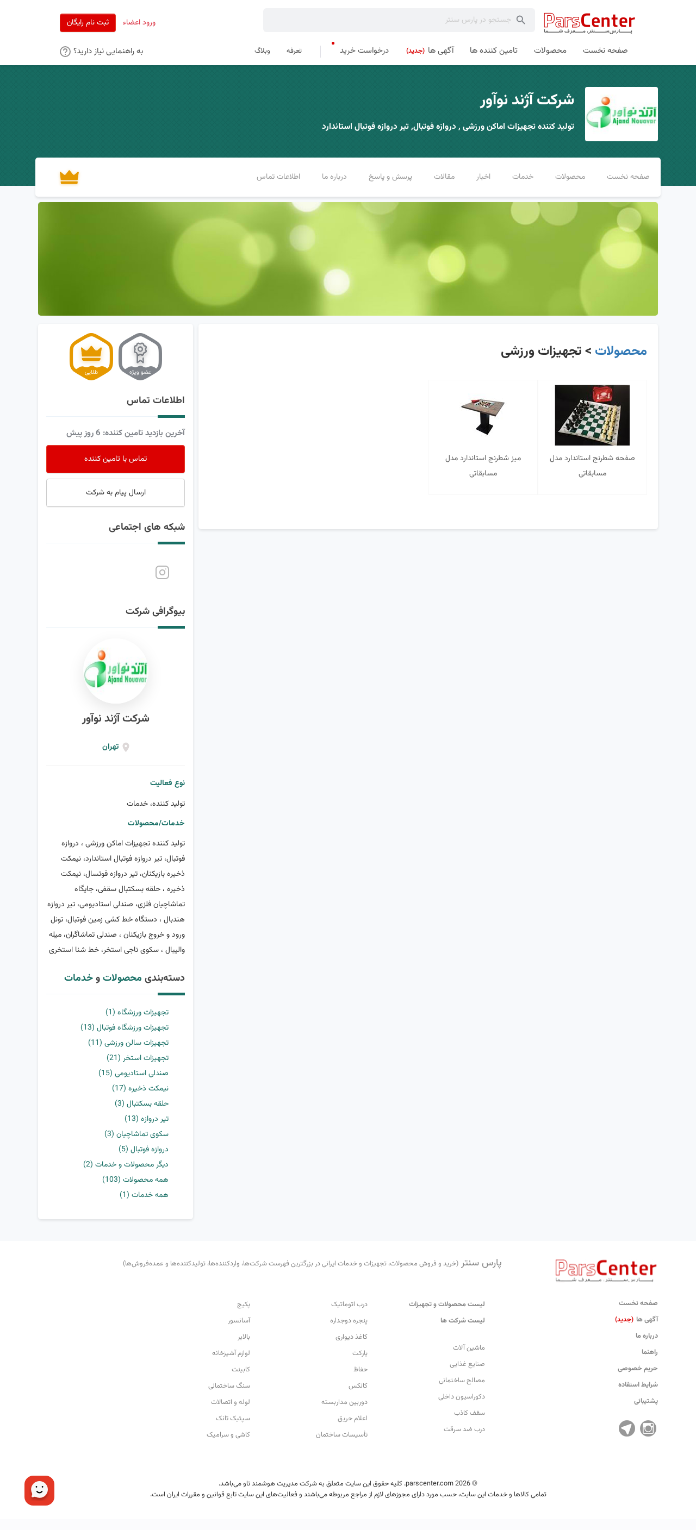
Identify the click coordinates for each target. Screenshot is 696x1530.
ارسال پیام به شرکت (116, 493)
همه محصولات (135, 1180)
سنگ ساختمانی (229, 1386)
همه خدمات (144, 1195)
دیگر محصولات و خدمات (126, 1165)
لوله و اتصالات (230, 1402)
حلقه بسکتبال (142, 1104)
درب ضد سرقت (464, 1429)
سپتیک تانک (233, 1418)
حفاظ (360, 1369)
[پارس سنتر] (589, 23)
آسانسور (239, 1320)
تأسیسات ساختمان (342, 1434)
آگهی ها (636, 1319)
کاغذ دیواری (351, 1337)
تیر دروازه (147, 1119)
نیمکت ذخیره (140, 1089)
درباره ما (647, 1336)
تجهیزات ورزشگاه (137, 1013)
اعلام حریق (353, 1418)
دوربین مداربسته (344, 1402)
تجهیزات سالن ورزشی (128, 1043)
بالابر (244, 1337)
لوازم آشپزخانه (231, 1353)
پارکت (360, 1353)
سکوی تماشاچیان (136, 1134)
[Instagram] (648, 1428)
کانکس (358, 1386)
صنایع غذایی (467, 1364)
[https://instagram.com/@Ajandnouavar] (162, 573)
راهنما (650, 1352)
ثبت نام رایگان (88, 23)
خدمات (78, 978)
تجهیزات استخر (138, 1058)
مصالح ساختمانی (462, 1380)
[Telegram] (627, 1428)
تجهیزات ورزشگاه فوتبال (124, 1028)
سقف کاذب (469, 1413)
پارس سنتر (312, 1263)
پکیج (243, 1304)
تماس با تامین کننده (115, 459)
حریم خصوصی (638, 1368)
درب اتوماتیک (349, 1304)
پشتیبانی (646, 1401)
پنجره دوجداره (349, 1320)
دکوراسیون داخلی (461, 1396)
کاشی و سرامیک (228, 1434)
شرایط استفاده (638, 1384)
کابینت (241, 1369)
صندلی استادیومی (133, 1074)
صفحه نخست (638, 1303)
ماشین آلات (469, 1348)
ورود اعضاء (139, 23)
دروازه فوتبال (144, 1150)
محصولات (621, 351)
